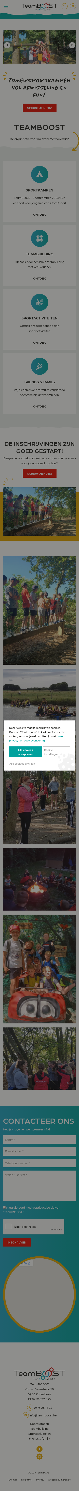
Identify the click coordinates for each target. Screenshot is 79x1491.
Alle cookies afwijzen (22, 763)
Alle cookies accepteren (25, 752)
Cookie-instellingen (51, 752)
